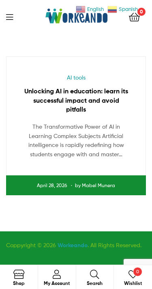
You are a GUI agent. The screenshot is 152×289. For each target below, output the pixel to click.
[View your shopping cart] (134, 16)
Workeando (73, 245)
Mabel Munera (98, 185)
